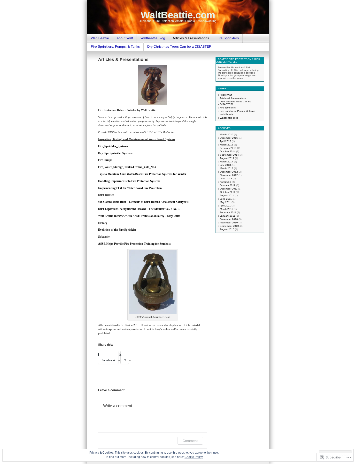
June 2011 (226, 199)
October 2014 (227, 151)
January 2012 (227, 185)
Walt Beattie (100, 38)
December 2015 (229, 138)
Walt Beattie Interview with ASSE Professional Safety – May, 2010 (139, 216)
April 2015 (225, 141)
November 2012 (229, 175)
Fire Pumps (105, 160)
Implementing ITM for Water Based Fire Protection (130, 188)
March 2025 (226, 134)
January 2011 (227, 215)
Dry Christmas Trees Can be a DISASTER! (179, 46)
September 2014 (229, 154)
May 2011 (225, 202)
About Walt (124, 38)
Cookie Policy (194, 457)
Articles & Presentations (191, 38)
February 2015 (228, 148)
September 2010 (229, 226)
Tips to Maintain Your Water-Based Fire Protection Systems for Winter (142, 174)
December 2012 (229, 171)
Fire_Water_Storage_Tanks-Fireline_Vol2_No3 (127, 167)
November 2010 (229, 222)
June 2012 (226, 178)
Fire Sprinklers (228, 38)
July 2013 (225, 165)
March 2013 (226, 168)
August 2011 (227, 195)
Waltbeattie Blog (152, 38)
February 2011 (228, 212)
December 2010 (229, 219)
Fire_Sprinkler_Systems (113, 146)
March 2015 (226, 144)
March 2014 (226, 161)
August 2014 (227, 158)
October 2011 (227, 192)
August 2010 (227, 229)
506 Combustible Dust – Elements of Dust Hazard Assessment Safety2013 (143, 202)
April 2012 (225, 182)
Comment (190, 441)
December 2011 (229, 188)
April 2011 (225, 205)
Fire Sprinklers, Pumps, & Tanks (115, 46)
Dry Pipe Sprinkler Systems (115, 153)
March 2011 (226, 209)
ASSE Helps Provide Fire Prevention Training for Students (134, 243)
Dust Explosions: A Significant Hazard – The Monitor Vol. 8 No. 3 (138, 209)
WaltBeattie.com (178, 15)
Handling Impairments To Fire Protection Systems (129, 181)
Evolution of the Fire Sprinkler (117, 229)
